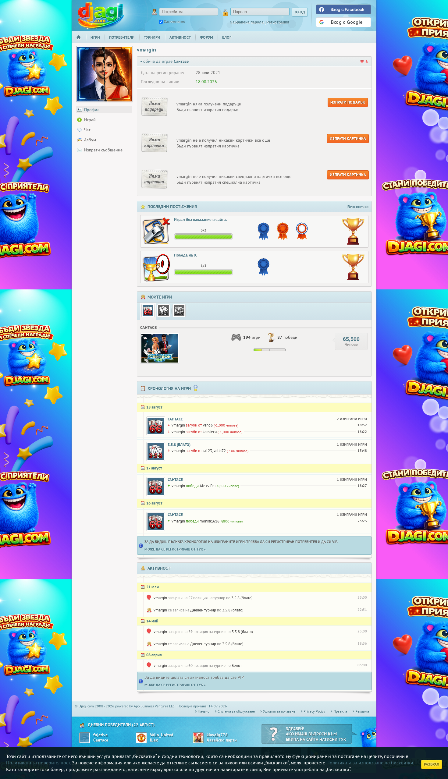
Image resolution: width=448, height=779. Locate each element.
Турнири (152, 37)
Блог (226, 37)
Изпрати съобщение (103, 150)
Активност (180, 37)
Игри (95, 37)
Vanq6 (208, 425)
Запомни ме (174, 21)
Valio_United (161, 735)
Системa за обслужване (236, 711)
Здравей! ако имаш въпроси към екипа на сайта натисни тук (316, 734)
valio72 (220, 450)
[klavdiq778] (198, 737)
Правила (340, 711)
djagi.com (101, 15)
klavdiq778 (217, 735)
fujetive (100, 735)
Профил (91, 109)
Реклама (362, 711)
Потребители (122, 37)
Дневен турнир (203, 610)
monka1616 (209, 521)
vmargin (178, 425)
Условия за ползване (279, 711)
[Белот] (179, 310)
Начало (203, 711)
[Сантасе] (148, 310)
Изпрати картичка (348, 138)
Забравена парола (247, 22)
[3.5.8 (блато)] (163, 310)
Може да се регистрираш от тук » (175, 549)
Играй (90, 119)
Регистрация (277, 22)
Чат (87, 130)
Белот (237, 665)
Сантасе (175, 419)
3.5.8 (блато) (179, 444)
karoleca (210, 431)
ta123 (207, 450)
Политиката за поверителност (38, 763)
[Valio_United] (141, 737)
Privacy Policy (314, 711)
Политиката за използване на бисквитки (369, 763)
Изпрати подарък (347, 102)
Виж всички (357, 207)
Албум (90, 140)
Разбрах (431, 764)
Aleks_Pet (208, 485)
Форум (206, 37)
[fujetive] (84, 737)
